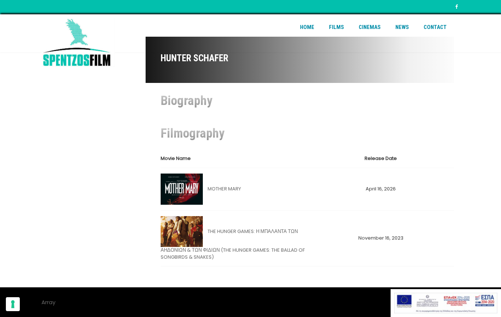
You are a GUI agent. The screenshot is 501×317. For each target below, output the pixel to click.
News (402, 27)
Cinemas (370, 27)
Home (307, 27)
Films (336, 27)
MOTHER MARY (224, 188)
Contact (435, 27)
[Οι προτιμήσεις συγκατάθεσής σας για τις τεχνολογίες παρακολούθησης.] (13, 304)
